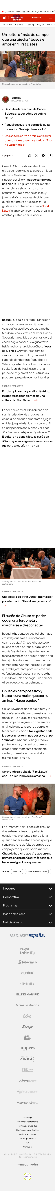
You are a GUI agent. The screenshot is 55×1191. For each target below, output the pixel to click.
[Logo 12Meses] (27, 1070)
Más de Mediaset (14, 914)
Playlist (40, 25)
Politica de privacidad (27, 1126)
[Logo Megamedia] (29, 1164)
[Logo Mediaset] (27, 937)
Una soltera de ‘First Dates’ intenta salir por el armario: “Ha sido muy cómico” (27, 599)
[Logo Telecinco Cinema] (27, 1059)
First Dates (16, 98)
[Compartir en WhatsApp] (29, 156)
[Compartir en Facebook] (50, 156)
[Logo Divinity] (27, 984)
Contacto (27, 1147)
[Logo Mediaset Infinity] (27, 951)
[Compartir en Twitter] (36, 156)
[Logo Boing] (27, 1016)
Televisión (17, 871)
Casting (30, 25)
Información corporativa (27, 1122)
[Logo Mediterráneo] (27, 1102)
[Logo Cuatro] (27, 973)
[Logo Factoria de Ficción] (27, 1005)
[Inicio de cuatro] (4, 17)
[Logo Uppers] (27, 1048)
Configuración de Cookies (27, 1130)
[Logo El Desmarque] (27, 994)
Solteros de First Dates (36, 871)
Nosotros (9, 888)
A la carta (19, 25)
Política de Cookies (27, 1134)
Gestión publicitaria (27, 1138)
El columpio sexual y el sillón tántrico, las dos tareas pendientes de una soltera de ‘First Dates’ (26, 395)
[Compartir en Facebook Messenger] (43, 156)
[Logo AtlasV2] (28, 1080)
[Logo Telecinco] (27, 962)
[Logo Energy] (27, 1027)
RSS (27, 1142)
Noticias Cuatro (13, 922)
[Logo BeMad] (27, 1038)
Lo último (7, 25)
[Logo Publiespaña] (27, 1092)
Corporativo (11, 897)
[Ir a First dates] (17, 18)
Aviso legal (27, 1117)
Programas (10, 905)
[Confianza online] (27, 1179)
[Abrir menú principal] (50, 17)
